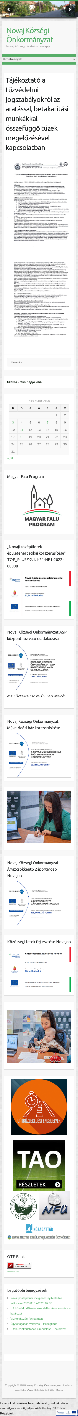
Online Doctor (13, 1272)
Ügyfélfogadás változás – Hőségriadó (33, 1323)
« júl (10, 458)
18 (21, 437)
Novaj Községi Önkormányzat (29, 35)
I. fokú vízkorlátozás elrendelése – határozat (38, 1329)
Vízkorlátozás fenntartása (26, 1318)
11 (21, 429)
